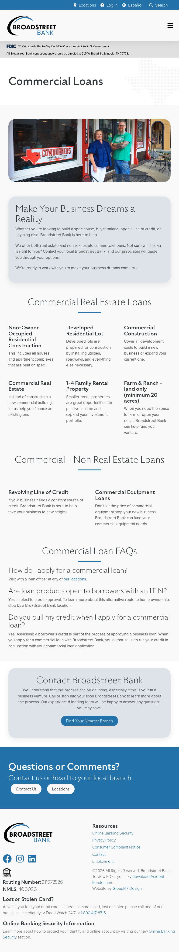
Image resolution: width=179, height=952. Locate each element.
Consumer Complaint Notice (116, 847)
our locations (75, 579)
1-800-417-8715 (93, 913)
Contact (99, 854)
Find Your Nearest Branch (89, 721)
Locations (87, 5)
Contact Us (26, 789)
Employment (103, 861)
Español (134, 5)
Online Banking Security (112, 833)
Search (161, 5)
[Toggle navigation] (170, 25)
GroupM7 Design (127, 888)
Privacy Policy (104, 840)
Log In (111, 5)
